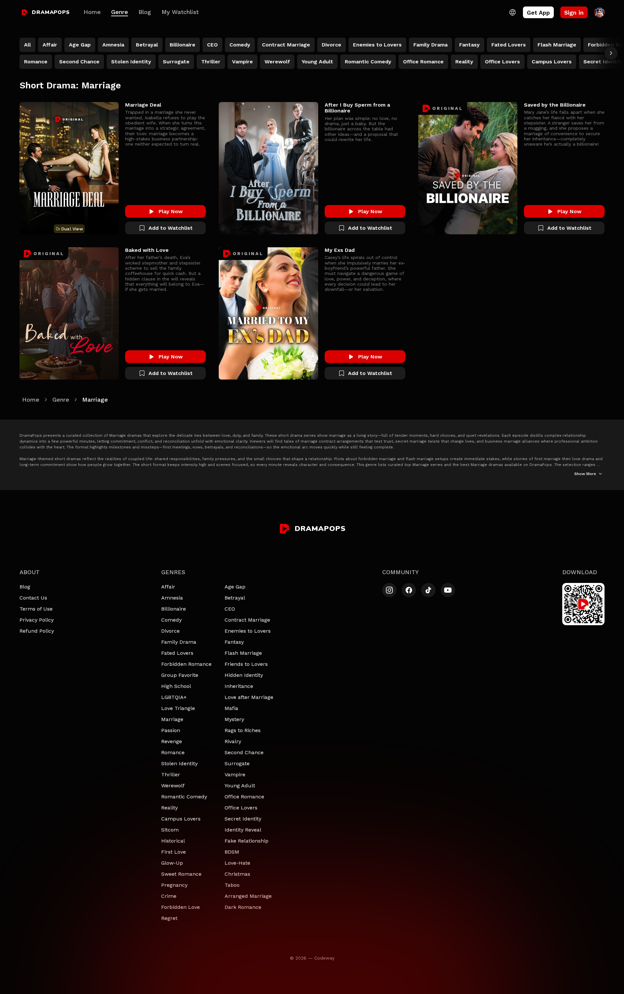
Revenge (171, 741)
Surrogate (237, 763)
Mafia (231, 708)
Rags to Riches (243, 730)
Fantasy (234, 642)
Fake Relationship (246, 841)
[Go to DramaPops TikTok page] (428, 590)
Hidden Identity (244, 675)
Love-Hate (237, 863)
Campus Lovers (181, 819)
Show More (585, 473)
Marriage (172, 719)
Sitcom (170, 830)
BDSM (232, 852)
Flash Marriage (243, 653)
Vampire (235, 774)
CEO (230, 609)
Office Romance (244, 797)
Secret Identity (243, 819)
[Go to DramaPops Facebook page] (409, 590)
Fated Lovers (177, 653)
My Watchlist (180, 12)
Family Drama (178, 642)
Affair (168, 587)
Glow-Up (172, 863)
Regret (169, 918)
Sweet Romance (181, 874)
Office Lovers (241, 808)
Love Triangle (178, 708)
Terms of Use (36, 609)
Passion (170, 730)
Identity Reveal (243, 830)
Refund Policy (37, 631)
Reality (169, 808)
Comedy (171, 620)
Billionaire (173, 609)
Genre (119, 12)
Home (92, 12)
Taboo (232, 885)
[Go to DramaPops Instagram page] (389, 590)
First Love (173, 852)
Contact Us (33, 598)
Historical (173, 841)
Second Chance (244, 752)
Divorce (170, 631)
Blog (144, 12)
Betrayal (235, 598)
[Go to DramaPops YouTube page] (448, 590)
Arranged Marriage (248, 896)
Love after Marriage (249, 697)
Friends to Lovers (246, 664)
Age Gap (235, 587)
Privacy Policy (37, 620)
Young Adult (240, 785)
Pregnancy (174, 885)
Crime (168, 896)
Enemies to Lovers (248, 631)
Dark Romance (243, 907)
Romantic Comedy (184, 797)
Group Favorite (179, 675)
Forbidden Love (180, 907)
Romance (173, 752)
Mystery (234, 719)
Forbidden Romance (186, 664)
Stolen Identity (179, 763)
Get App (538, 12)
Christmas (237, 874)
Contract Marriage (247, 620)
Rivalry (233, 741)
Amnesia (172, 598)
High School (176, 686)
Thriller (170, 774)
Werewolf (173, 785)
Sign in (574, 12)
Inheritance (239, 686)
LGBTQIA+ (174, 697)
